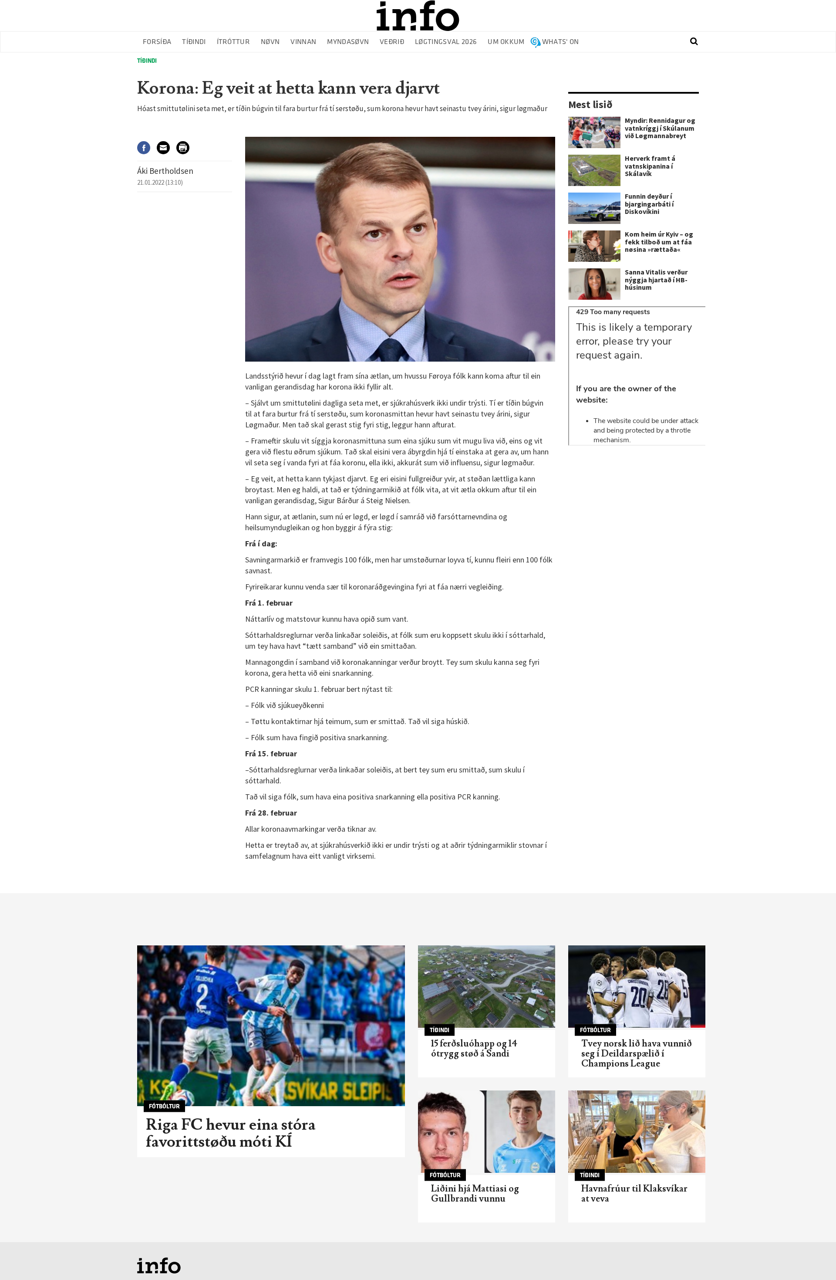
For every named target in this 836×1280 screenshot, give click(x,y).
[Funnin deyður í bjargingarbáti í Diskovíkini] (594, 208)
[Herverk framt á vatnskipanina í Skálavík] (594, 170)
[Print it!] (186, 147)
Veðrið (392, 42)
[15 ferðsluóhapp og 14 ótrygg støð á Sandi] (486, 986)
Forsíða (157, 42)
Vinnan (303, 42)
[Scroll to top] (812, 1256)
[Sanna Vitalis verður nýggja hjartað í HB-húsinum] (594, 284)
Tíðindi (194, 42)
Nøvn (270, 42)
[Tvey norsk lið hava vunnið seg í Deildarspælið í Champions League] (636, 986)
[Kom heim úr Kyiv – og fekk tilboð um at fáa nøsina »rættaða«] (594, 246)
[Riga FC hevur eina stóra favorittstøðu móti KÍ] (271, 1025)
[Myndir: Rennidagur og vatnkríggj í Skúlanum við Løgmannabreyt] (594, 132)
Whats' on (560, 42)
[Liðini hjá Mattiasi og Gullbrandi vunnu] (486, 1131)
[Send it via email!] (166, 147)
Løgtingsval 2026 (446, 42)
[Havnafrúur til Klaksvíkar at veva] (636, 1131)
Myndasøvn (348, 42)
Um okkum (506, 42)
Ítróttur (233, 42)
